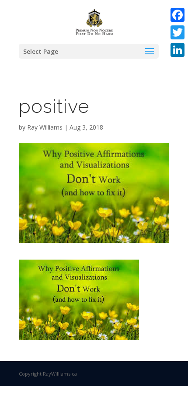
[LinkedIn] (177, 50)
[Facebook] (177, 15)
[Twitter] (177, 32)
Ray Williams (45, 127)
